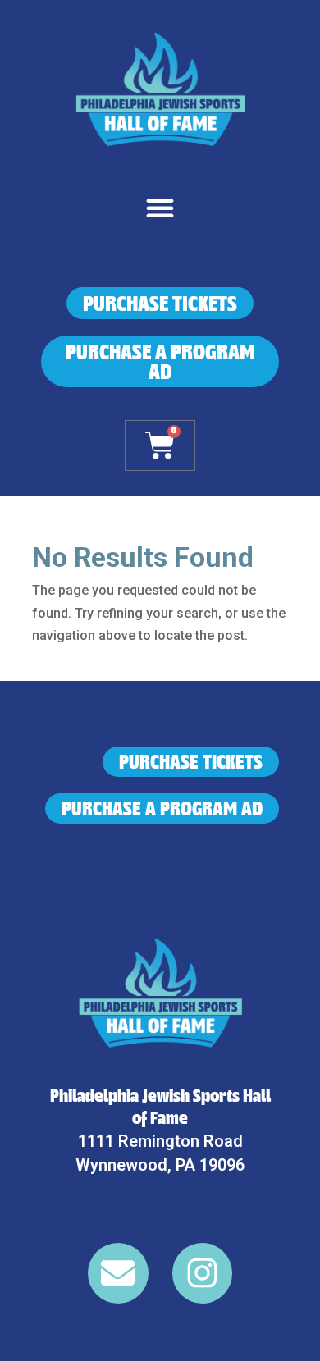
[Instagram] (202, 1273)
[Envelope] (118, 1273)
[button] (160, 207)
